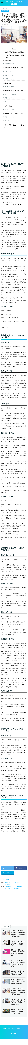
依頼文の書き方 (9, 106)
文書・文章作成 (6, 879)
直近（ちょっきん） (10, 117)
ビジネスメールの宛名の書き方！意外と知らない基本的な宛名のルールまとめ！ (18, 943)
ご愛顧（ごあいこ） (10, 79)
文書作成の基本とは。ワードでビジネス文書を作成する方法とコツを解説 (18, 1011)
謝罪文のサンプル (9, 86)
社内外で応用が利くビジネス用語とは (14, 52)
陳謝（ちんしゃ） (9, 101)
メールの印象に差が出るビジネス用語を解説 (14, 56)
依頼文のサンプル (9, 109)
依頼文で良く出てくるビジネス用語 (14, 113)
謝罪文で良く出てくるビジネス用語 (14, 90)
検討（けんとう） (9, 121)
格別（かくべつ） (9, 75)
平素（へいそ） (9, 71)
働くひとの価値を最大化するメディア (14, 1035)
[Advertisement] (14, 146)
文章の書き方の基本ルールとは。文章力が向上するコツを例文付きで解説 (18, 972)
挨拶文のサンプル (9, 63)
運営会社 (13, 1028)
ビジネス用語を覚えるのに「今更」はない (14, 126)
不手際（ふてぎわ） (10, 98)
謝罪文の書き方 (9, 83)
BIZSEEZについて (6, 1028)
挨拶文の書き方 (9, 60)
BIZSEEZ (14, 4)
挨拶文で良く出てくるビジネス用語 (14, 68)
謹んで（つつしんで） (10, 94)
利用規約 (18, 1028)
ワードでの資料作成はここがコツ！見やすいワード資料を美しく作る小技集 (18, 981)
